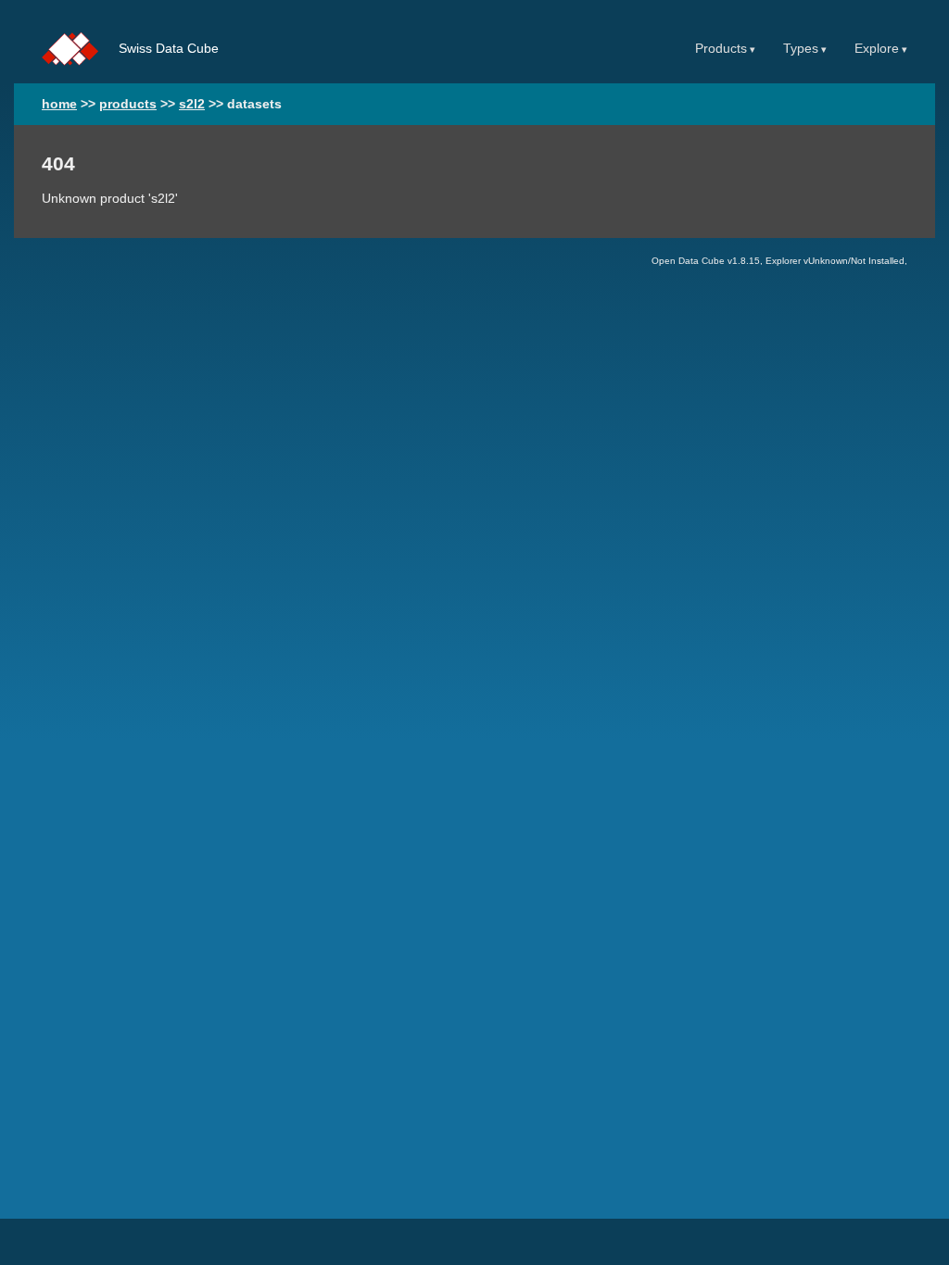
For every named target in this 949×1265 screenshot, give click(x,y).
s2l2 (192, 104)
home (59, 104)
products (128, 104)
